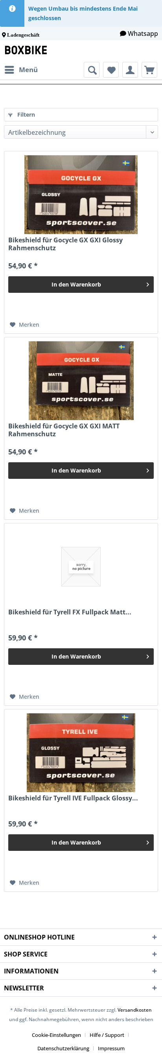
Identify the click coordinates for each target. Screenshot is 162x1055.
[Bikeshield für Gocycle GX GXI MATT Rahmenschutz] (81, 380)
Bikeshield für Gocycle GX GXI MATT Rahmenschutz (64, 430)
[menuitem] (21, 70)
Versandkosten (135, 1010)
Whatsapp (143, 33)
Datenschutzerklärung (63, 1048)
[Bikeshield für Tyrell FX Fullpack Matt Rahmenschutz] (81, 566)
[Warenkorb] (149, 70)
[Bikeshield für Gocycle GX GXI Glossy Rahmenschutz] (81, 194)
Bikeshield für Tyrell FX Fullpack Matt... (69, 612)
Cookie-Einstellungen (56, 1034)
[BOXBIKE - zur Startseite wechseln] (27, 51)
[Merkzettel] (111, 70)
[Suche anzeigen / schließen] (91, 70)
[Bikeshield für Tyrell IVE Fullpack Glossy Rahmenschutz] (81, 752)
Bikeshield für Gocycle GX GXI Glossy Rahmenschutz (65, 244)
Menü (28, 69)
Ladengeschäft (23, 34)
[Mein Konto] (130, 70)
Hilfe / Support (107, 1034)
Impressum (111, 1048)
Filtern (25, 114)
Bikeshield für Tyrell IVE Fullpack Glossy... (73, 798)
